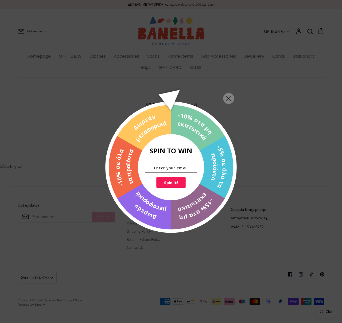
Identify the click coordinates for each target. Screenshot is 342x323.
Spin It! (171, 182)
